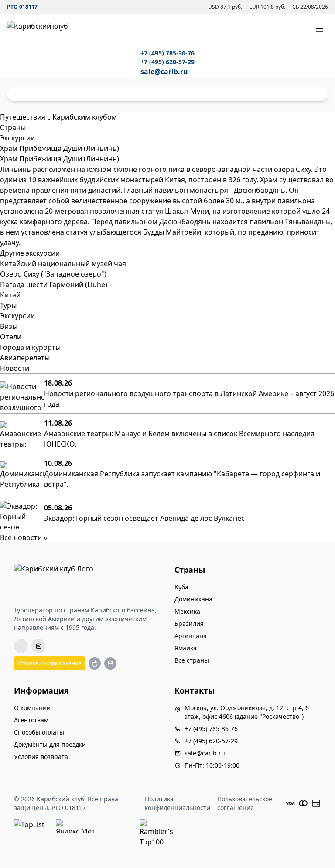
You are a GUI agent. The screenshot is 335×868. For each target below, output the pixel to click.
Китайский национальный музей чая (63, 263)
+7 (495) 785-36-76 (167, 53)
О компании (32, 708)
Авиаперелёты (25, 357)
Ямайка (185, 648)
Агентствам (31, 720)
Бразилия (189, 623)
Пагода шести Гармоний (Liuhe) (53, 284)
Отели (10, 337)
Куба (181, 587)
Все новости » (23, 537)
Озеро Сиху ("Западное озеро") (53, 274)
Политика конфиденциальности (177, 803)
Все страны (191, 660)
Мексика (187, 611)
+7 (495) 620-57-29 (167, 62)
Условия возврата (41, 756)
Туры (8, 305)
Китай (10, 295)
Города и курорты (30, 347)
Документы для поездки (50, 744)
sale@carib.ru (164, 71)
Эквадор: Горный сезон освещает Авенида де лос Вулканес (144, 518)
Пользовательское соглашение (244, 803)
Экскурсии (17, 316)
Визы (8, 326)
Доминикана (193, 599)
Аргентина (190, 636)
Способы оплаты (39, 732)
